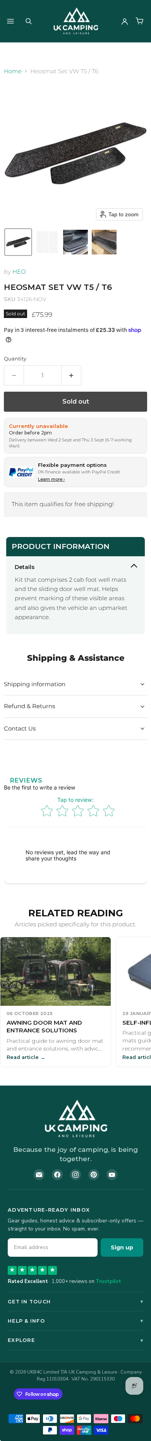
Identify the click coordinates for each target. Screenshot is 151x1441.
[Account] (125, 21)
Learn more (51, 479)
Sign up (122, 1247)
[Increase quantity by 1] (71, 375)
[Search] (29, 21)
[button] (18, 242)
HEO (19, 271)
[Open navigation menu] (10, 21)
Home (13, 71)
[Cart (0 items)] (139, 21)
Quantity (15, 359)
